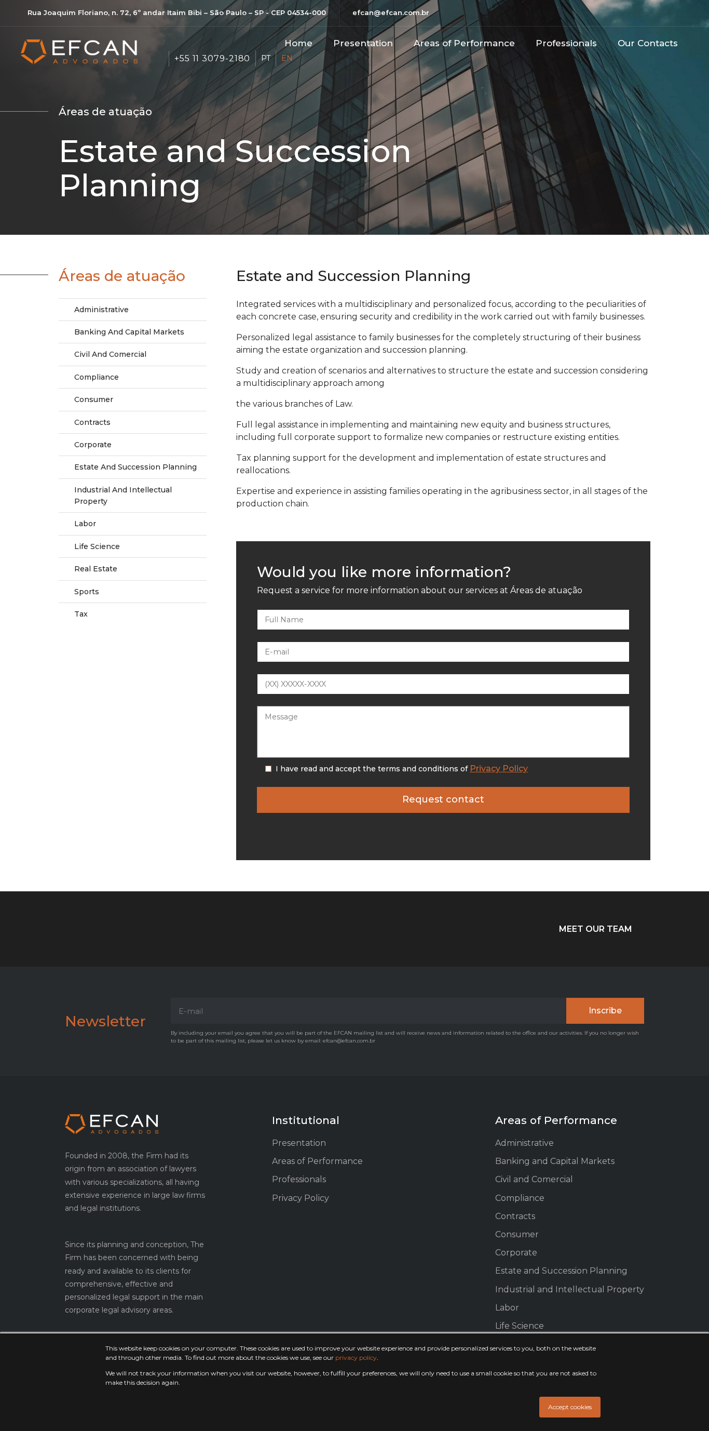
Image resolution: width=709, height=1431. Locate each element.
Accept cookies (570, 1407)
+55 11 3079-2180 (212, 58)
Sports (86, 591)
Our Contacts (648, 43)
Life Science (97, 546)
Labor (85, 523)
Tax (81, 614)
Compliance (96, 377)
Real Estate (95, 568)
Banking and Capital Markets (129, 332)
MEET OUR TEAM (595, 929)
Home (298, 43)
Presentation (363, 43)
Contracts (92, 422)
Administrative (101, 309)
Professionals (566, 43)
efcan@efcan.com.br (390, 12)
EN (287, 58)
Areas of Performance (317, 1161)
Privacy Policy (499, 768)
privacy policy (356, 1357)
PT (265, 58)
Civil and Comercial (110, 354)
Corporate (93, 444)
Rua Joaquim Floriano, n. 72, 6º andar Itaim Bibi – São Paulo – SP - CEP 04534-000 (177, 12)
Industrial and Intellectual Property (123, 495)
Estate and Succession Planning (135, 467)
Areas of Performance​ (464, 43)
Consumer (93, 399)
